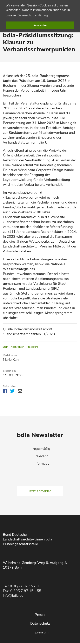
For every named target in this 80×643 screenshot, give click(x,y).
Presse (40, 614)
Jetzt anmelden (40, 491)
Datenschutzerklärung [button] (32, 15)
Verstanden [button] (40, 25)
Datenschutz (40, 623)
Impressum (40, 632)
